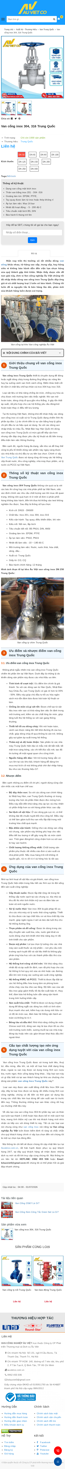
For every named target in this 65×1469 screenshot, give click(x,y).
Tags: (4, 176)
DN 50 (21, 155)
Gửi (32, 240)
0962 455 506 (14, 1375)
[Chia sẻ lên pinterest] (19, 118)
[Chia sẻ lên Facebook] (12, 118)
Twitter (43, 1446)
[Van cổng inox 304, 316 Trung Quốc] (7, 1234)
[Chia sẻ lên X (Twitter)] (16, 118)
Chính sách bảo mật (47, 1413)
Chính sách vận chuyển (49, 1417)
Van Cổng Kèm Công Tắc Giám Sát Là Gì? (37, 1212)
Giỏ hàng (9, 1453)
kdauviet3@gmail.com (18, 1379)
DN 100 (55, 155)
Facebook (44, 1442)
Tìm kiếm (9, 1442)
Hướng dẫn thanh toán (16, 1417)
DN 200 (46, 162)
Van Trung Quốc (9, 457)
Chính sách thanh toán (48, 1424)
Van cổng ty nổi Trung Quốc (16, 1290)
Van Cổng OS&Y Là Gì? (27, 1203)
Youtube (44, 1453)
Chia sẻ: (5, 118)
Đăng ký (8, 1450)
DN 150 (34, 162)
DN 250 (22, 169)
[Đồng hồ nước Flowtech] (54, 1326)
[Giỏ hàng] (59, 18)
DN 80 (43, 155)
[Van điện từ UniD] (10, 1327)
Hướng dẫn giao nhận (15, 1421)
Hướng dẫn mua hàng (15, 1413)
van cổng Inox (31, 1127)
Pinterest (44, 1450)
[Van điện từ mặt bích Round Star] (32, 1327)
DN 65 (32, 155)
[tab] (34, 253)
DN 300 (34, 169)
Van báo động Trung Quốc (48, 1290)
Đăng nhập (10, 1446)
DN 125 (22, 162)
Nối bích (11, 176)
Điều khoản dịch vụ (14, 1424)
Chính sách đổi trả (46, 1421)
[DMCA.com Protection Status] (11, 1431)
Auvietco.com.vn (9, 1148)
